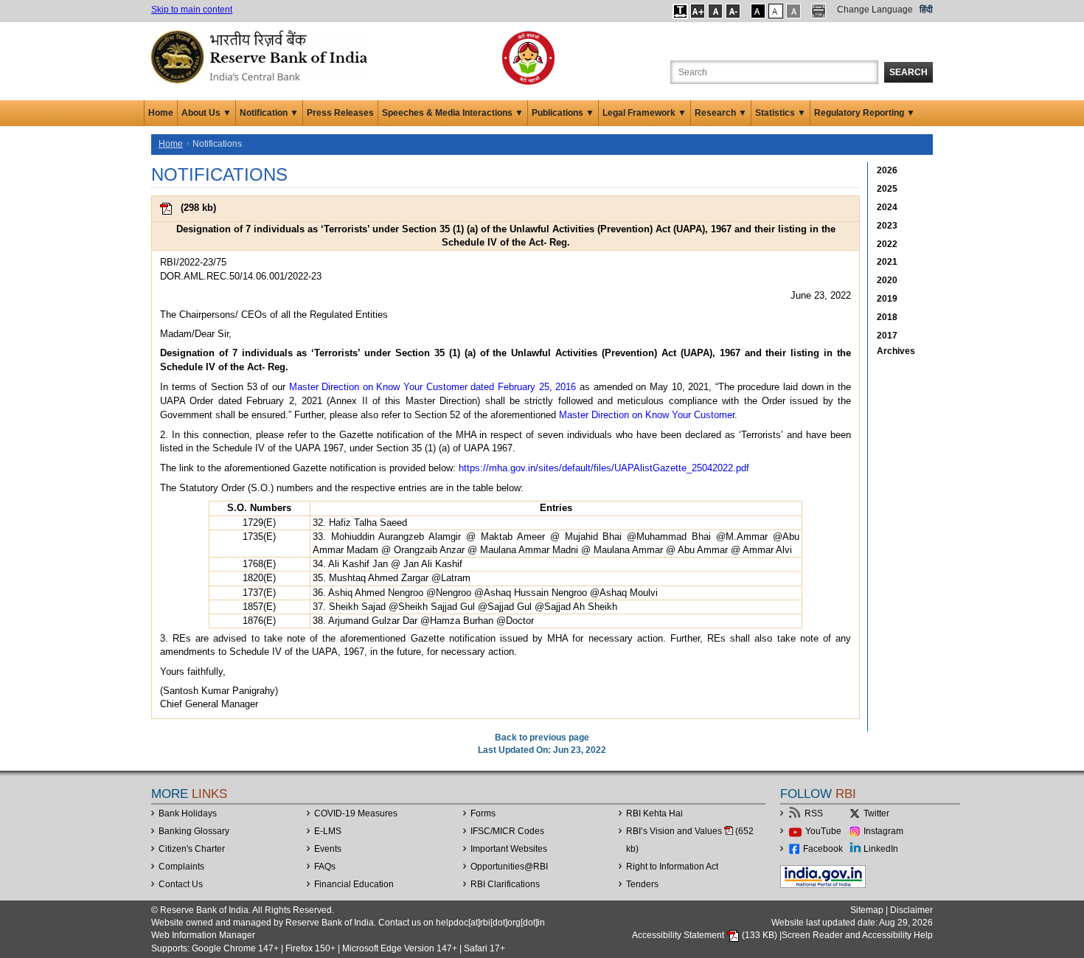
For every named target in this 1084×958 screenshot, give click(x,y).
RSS (814, 813)
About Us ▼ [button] (206, 113)
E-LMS (327, 831)
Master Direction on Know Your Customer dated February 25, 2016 (433, 386)
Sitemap (866, 910)
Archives (896, 351)
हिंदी (926, 9)
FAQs (325, 866)
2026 (887, 170)
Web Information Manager (203, 935)
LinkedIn (881, 849)
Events (327, 849)
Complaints (181, 866)
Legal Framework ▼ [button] (644, 113)
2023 (887, 226)
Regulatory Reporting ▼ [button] (864, 113)
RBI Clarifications (505, 884)
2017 (887, 335)
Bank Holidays (188, 813)
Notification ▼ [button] (269, 113)
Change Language (875, 9)
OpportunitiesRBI (509, 866)
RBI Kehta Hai (654, 813)
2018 (887, 317)
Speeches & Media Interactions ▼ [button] (453, 113)
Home (160, 113)
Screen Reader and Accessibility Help (857, 935)
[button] (680, 11)
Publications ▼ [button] (563, 113)
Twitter (876, 813)
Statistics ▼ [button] (780, 113)
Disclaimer (911, 910)
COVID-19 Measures (355, 813)
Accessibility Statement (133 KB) (705, 935)
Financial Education (354, 884)
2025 (887, 189)
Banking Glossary (194, 831)
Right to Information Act (672, 866)
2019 (887, 299)
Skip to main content (191, 9)
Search (908, 72)
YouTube (823, 831)
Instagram (883, 831)
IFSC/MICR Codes (507, 831)
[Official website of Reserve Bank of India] (261, 56)
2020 (887, 280)
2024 (887, 207)
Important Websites (508, 849)
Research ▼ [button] (721, 113)
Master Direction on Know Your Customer (646, 414)
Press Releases (340, 113)
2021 (887, 262)
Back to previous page (542, 737)
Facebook (823, 849)
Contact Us (181, 884)
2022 (887, 244)
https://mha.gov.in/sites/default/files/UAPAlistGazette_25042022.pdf (604, 467)
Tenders (642, 884)
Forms (483, 813)
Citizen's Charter (192, 849)
